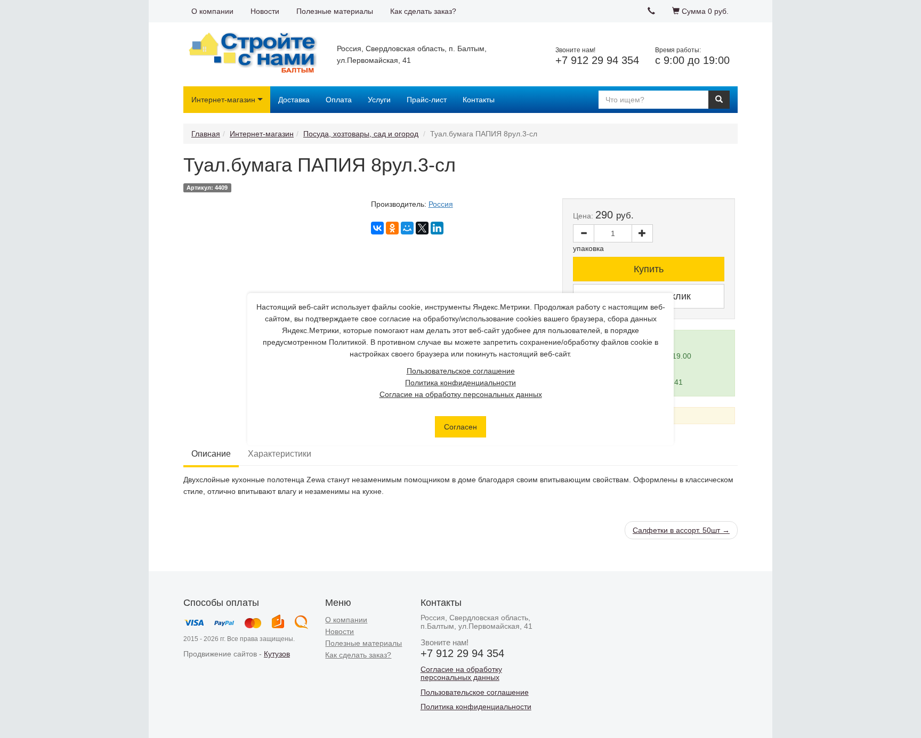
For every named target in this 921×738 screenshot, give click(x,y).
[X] (422, 228)
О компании (212, 11)
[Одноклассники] (392, 228)
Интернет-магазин (223, 99)
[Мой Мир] (407, 228)
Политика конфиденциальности (460, 382)
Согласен (460, 427)
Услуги (379, 99)
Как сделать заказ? (423, 11)
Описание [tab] (211, 453)
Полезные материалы (334, 11)
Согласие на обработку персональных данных (460, 394)
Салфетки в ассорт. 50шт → (681, 530)
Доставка (294, 99)
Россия (441, 204)
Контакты (479, 99)
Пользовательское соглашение (461, 371)
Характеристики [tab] (279, 453)
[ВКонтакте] (377, 228)
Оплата (339, 99)
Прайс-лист (427, 99)
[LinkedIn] (437, 228)
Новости (265, 11)
